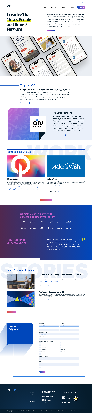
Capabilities (53, 7)
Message (41, 361)
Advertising (28, 189)
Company (63, 7)
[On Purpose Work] (63, 399)
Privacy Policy (77, 410)
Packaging (12, 189)
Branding (62, 342)
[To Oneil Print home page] (66, 403)
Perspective (56, 281)
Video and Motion (34, 189)
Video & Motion (43, 349)
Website (43, 336)
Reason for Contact (43, 356)
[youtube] (76, 392)
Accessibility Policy (9, 411)
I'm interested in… (46, 341)
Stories (72, 7)
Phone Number (65, 327)
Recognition (41, 281)
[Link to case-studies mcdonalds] (24, 222)
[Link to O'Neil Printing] (26, 166)
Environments (18, 189)
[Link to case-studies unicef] (50, 222)
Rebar (73, 410)
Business (46, 281)
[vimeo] (73, 392)
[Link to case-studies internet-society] (24, 228)
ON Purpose (79, 120)
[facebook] (64, 392)
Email (40, 327)
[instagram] (69, 392)
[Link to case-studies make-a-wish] (42, 222)
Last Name (62, 323)
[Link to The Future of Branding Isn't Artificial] (20, 299)
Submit (42, 371)
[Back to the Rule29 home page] (9, 6)
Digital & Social (44, 347)
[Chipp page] (76, 399)
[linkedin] (62, 392)
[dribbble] (71, 392)
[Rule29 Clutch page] (69, 398)
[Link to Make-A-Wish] (66, 166)
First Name (41, 323)
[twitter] (66, 392)
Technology (61, 281)
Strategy (51, 281)
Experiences (23, 189)
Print (8, 189)
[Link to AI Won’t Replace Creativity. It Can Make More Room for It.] (20, 281)
